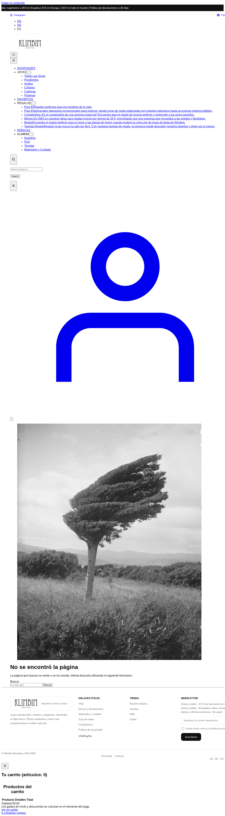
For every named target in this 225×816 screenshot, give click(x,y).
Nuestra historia (138, 703)
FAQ (81, 703)
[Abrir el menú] (13, 55)
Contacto (119, 756)
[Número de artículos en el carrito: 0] (11, 419)
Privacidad (106, 756)
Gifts (132, 714)
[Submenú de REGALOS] (33, 103)
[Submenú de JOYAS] (28, 72)
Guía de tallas (86, 719)
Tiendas (134, 709)
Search (15, 176)
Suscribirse (191, 737)
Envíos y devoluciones (91, 709)
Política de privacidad (90, 729)
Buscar (14, 681)
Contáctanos (86, 724)
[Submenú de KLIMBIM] (31, 134)
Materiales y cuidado (90, 714)
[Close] (4, 766)
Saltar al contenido (13, 2)
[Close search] (13, 186)
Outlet (133, 719)
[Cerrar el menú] (13, 61)
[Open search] (13, 159)
